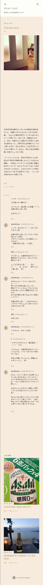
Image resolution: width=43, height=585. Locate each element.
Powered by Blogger (23, 578)
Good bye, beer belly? (17, 506)
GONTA (11, 187)
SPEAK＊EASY (10, 8)
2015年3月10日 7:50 (27, 371)
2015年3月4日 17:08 (21, 252)
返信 (12, 219)
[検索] (37, 3)
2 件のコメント (13, 563)
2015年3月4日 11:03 (27, 224)
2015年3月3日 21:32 (23, 199)
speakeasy (15, 224)
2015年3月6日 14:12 (21, 314)
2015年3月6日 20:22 (27, 327)
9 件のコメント (13, 511)
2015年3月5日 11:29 (27, 278)
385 (12, 252)
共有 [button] (5, 183)
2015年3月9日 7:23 (19, 339)
